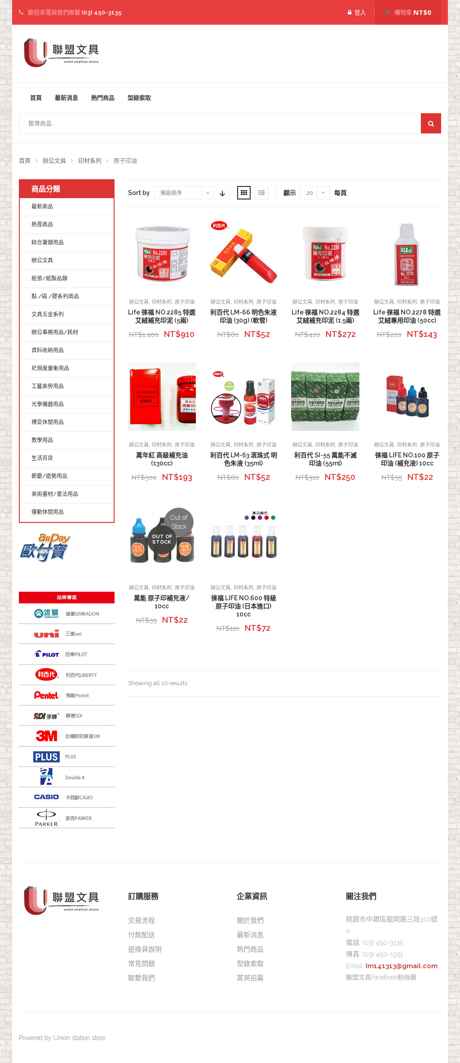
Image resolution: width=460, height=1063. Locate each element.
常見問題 (141, 964)
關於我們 (250, 921)
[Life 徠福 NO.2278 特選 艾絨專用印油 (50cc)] (407, 254)
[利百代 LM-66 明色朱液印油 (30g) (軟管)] (243, 254)
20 (309, 193)
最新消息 (66, 97)
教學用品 (42, 440)
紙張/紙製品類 (49, 278)
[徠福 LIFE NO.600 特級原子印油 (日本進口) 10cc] (243, 539)
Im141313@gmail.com (402, 966)
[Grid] (244, 192)
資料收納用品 (47, 350)
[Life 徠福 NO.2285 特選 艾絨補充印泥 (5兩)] (162, 254)
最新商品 (42, 207)
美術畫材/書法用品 (54, 494)
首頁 (36, 97)
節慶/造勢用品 (49, 476)
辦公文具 (54, 160)
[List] (261, 192)
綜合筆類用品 (47, 242)
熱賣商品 (42, 224)
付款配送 (141, 935)
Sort (221, 192)
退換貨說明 (145, 949)
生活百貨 (42, 458)
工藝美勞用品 (47, 386)
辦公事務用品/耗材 (54, 332)
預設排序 (171, 193)
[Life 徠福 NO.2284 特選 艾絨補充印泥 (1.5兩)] (325, 254)
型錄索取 (139, 97)
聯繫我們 (141, 978)
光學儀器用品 (47, 404)
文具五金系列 (47, 314)
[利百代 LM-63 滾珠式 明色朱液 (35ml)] (243, 397)
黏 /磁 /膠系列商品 (55, 296)
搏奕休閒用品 (47, 422)
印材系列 (90, 160)
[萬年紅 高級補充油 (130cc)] (162, 397)
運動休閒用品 (47, 512)
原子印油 (185, 302)
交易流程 (141, 921)
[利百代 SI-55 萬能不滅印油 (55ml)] (325, 397)
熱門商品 (103, 97)
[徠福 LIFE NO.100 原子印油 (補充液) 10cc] (407, 397)
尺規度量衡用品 (50, 368)
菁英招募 (250, 978)
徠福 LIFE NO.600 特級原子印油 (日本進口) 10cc (243, 606)
